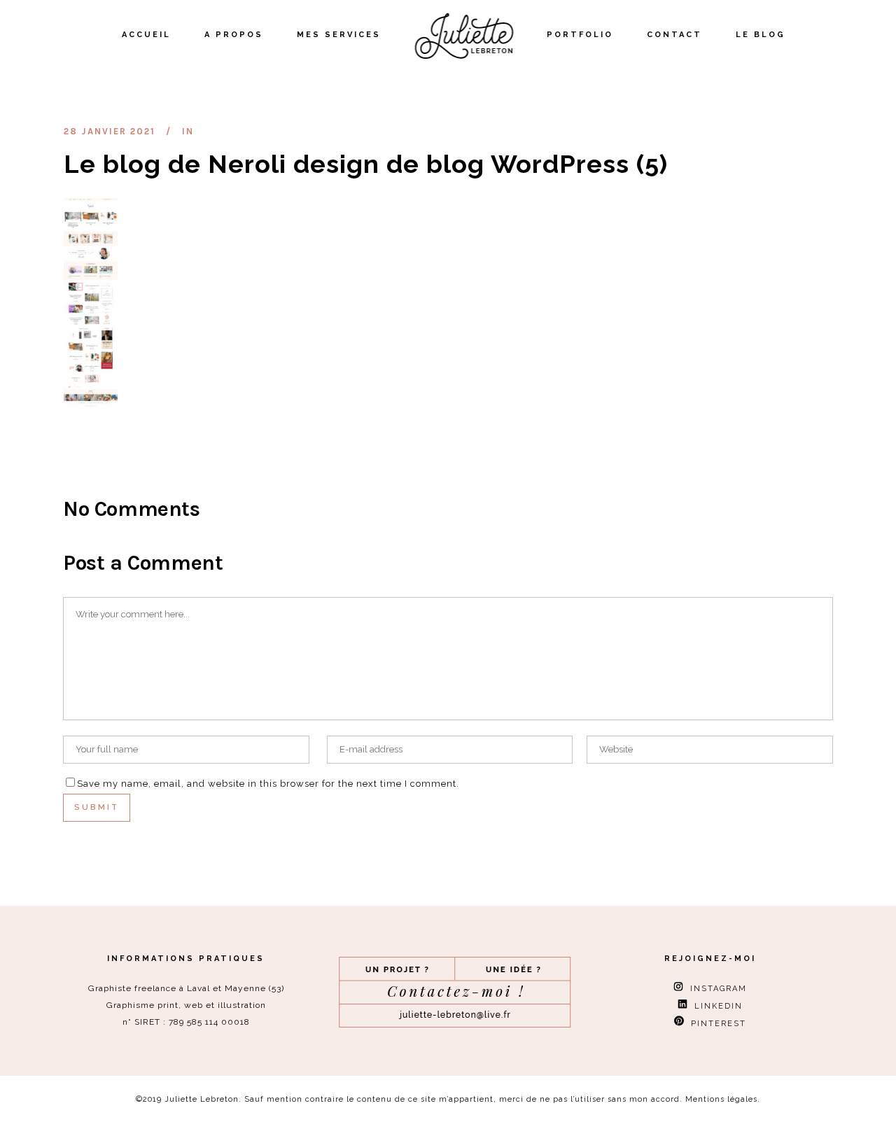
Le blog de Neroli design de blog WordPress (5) (366, 163)
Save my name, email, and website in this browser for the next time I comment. (268, 783)
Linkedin (715, 1006)
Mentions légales (721, 1099)
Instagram (715, 988)
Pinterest (715, 1023)
